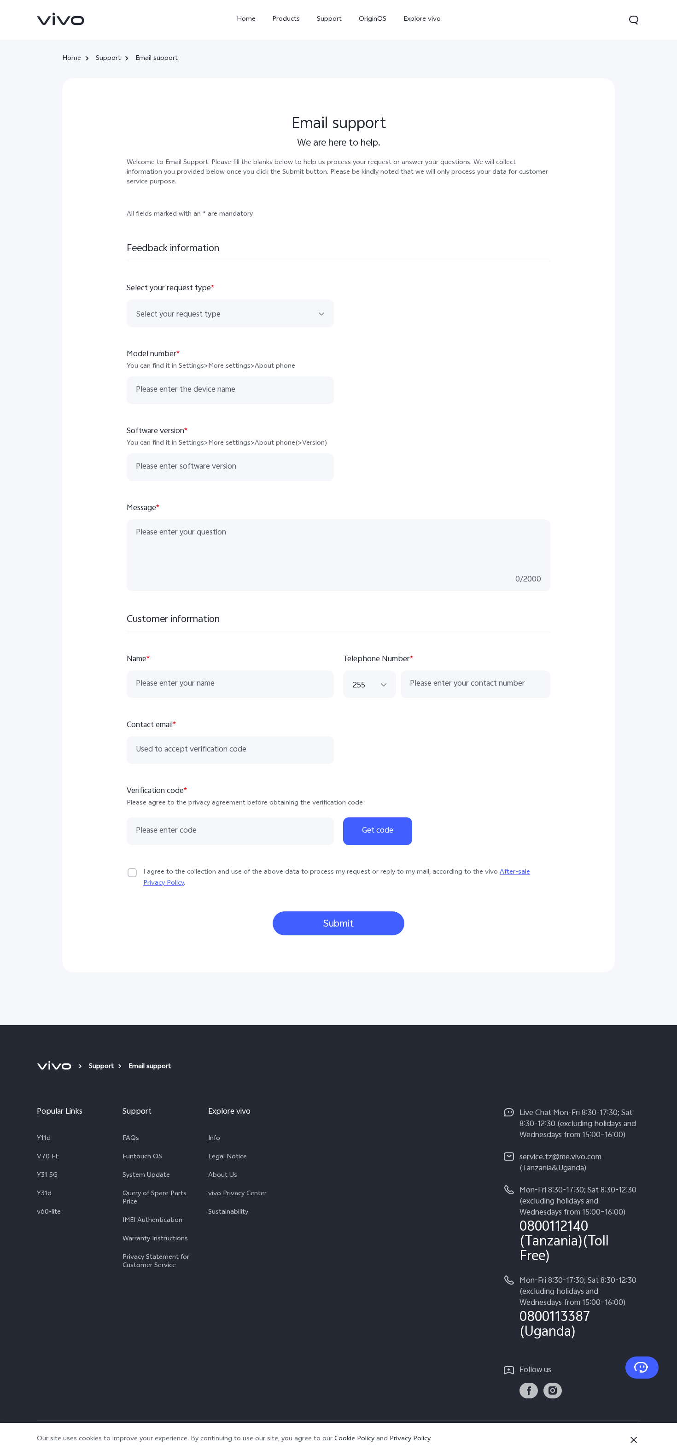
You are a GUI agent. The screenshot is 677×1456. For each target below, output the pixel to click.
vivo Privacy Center (237, 1194)
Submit (338, 924)
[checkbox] (132, 872)
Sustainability (228, 1213)
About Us (222, 1176)
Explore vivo (422, 19)
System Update (146, 1176)
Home (246, 19)
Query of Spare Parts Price (155, 1198)
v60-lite (49, 1213)
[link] (61, 18)
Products (286, 19)
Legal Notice (227, 1157)
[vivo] (55, 1067)
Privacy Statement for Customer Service (156, 1262)
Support (329, 19)
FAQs (131, 1139)
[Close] (633, 1439)
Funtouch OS (142, 1157)
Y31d (44, 1194)
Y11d (44, 1139)
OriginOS (372, 19)
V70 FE (48, 1157)
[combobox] (230, 314)
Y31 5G (47, 1176)
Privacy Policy (410, 1439)
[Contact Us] (642, 1367)
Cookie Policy (354, 1439)
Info (214, 1139)
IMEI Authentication (152, 1221)
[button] (633, 19)
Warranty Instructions (155, 1239)
